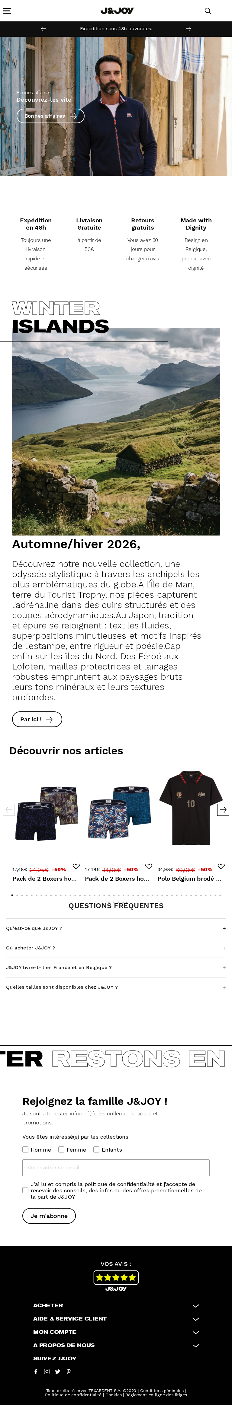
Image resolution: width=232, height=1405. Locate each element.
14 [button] (75, 893)
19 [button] (100, 893)
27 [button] (138, 893)
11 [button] (61, 893)
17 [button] (90, 893)
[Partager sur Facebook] (36, 1371)
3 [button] (22, 893)
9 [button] (51, 893)
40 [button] (201, 893)
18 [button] (95, 893)
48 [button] (123, 900)
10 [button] (56, 893)
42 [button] (211, 893)
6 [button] (37, 893)
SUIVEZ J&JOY (54, 1359)
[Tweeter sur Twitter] (57, 1371)
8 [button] (46, 893)
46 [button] (114, 900)
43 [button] (216, 893)
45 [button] (109, 900)
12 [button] (66, 893)
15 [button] (80, 893)
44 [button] (220, 893)
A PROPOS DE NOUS (64, 1345)
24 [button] (124, 893)
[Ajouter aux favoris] (76, 866)
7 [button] (42, 893)
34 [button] (172, 893)
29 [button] (148, 893)
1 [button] (12, 893)
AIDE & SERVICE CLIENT (70, 1319)
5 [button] (32, 893)
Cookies (113, 1395)
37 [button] (186, 893)
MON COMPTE (54, 1332)
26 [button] (133, 893)
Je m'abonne (49, 1215)
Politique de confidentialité (73, 1395)
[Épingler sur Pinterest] (68, 1371)
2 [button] (17, 893)
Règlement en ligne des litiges (156, 1395)
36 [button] (182, 893)
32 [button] (162, 893)
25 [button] (128, 893)
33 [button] (167, 893)
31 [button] (158, 893)
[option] (116, 28)
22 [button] (114, 893)
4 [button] (27, 893)
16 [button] (85, 893)
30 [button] (153, 893)
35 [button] (177, 893)
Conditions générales (162, 1390)
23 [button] (119, 893)
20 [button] (104, 893)
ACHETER (48, 1305)
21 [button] (109, 893)
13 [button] (70, 893)
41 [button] (206, 893)
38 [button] (191, 893)
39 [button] (196, 893)
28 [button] (143, 893)
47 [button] (119, 900)
